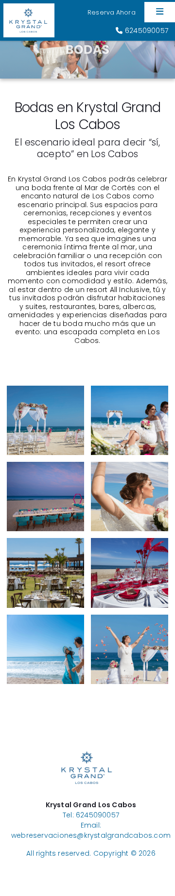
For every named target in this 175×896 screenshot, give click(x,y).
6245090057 (145, 30)
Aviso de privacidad (91, 863)
